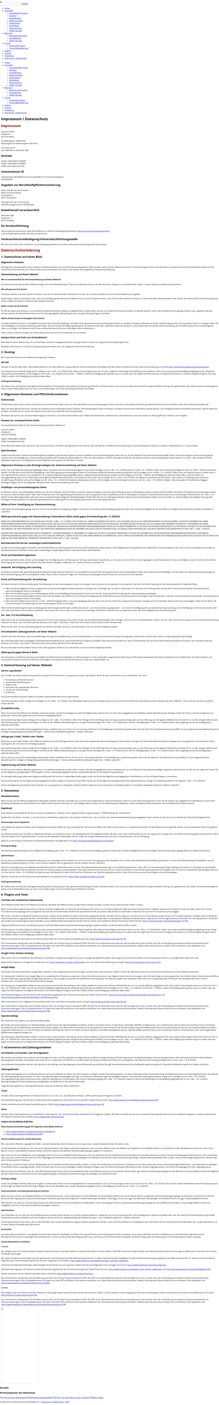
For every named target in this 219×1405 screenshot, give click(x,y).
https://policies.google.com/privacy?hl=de (108, 939)
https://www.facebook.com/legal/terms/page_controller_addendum (99, 1260)
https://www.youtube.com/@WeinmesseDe (24, 1134)
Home (7, 8)
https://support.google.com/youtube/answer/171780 (165, 921)
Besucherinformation (18, 35)
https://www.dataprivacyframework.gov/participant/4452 (25, 1283)
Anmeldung (14, 25)
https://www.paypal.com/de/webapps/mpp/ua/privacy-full (79, 1104)
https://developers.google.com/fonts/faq (67, 962)
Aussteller (9, 10)
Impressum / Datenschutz (16, 58)
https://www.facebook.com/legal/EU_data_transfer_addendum (135, 1269)
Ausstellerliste (15, 18)
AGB (67, 1402)
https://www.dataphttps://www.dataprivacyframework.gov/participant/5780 (33, 1304)
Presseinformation (17, 46)
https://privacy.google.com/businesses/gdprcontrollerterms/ (134, 995)
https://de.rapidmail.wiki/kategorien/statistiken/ (93, 841)
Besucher (9, 33)
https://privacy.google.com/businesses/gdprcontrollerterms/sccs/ (29, 997)
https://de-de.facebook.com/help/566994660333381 (188, 1269)
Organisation (14, 23)
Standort (13, 15)
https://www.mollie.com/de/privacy (49, 1116)
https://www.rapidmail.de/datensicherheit (86, 876)
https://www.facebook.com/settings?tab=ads (147, 1265)
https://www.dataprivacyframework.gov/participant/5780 (25, 948)
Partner (8, 53)
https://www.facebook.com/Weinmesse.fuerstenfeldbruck (30, 1131)
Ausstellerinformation (18, 13)
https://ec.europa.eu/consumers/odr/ (93, 231)
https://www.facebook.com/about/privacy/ (75, 1273)
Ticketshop (9, 56)
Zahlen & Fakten (16, 20)
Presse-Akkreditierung (18, 48)
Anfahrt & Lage (15, 30)
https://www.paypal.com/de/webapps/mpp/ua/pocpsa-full (133, 1100)
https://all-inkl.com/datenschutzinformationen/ (188, 367)
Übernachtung (15, 28)
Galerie (8, 51)
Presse (7, 43)
